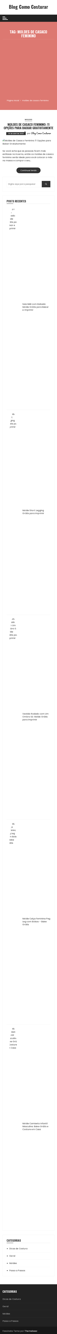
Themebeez (31, 1331)
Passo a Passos (17, 1270)
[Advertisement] (28, 69)
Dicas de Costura (18, 1248)
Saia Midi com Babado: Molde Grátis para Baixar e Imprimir (35, 307)
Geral (12, 1255)
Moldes (28, 119)
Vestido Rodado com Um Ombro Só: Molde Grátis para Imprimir (35, 716)
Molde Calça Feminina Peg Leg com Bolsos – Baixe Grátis (36, 921)
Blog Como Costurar (28, 6)
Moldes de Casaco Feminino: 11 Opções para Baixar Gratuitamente (28, 126)
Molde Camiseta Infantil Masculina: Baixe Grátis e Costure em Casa (35, 1126)
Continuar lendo (28, 170)
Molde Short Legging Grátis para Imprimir (33, 512)
